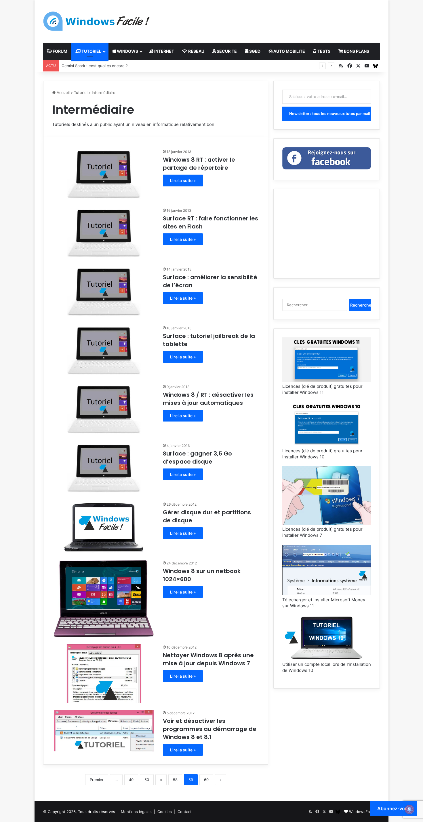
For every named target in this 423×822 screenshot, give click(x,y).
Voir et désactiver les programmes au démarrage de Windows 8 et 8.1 (209, 729)
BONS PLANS (356, 51)
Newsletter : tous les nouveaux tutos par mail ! (330, 113)
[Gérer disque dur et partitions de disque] (104, 527)
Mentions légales (136, 811)
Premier (97, 779)
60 (206, 779)
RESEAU (195, 51)
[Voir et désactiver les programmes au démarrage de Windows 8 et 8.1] (104, 730)
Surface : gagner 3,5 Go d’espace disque (197, 457)
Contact (185, 811)
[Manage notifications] (409, 809)
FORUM (59, 51)
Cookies (164, 811)
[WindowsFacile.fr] (96, 21)
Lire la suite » (183, 180)
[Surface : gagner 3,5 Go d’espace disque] (104, 468)
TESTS (323, 51)
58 (175, 779)
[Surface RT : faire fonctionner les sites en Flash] (104, 233)
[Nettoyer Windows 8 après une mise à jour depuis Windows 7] (104, 673)
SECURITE (226, 51)
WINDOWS (127, 51)
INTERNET (163, 51)
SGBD (254, 51)
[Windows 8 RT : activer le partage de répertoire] (104, 175)
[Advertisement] (269, 19)
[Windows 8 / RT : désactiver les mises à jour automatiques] (104, 410)
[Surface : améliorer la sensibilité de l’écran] (104, 292)
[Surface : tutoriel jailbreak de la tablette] (104, 351)
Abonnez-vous (393, 808)
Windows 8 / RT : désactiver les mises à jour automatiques (208, 399)
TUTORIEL (91, 51)
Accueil (63, 92)
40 (131, 779)
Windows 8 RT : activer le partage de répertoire (199, 164)
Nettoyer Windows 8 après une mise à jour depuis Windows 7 (208, 659)
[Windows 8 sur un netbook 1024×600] (104, 598)
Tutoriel (80, 92)
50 (146, 779)
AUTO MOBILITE (289, 51)
